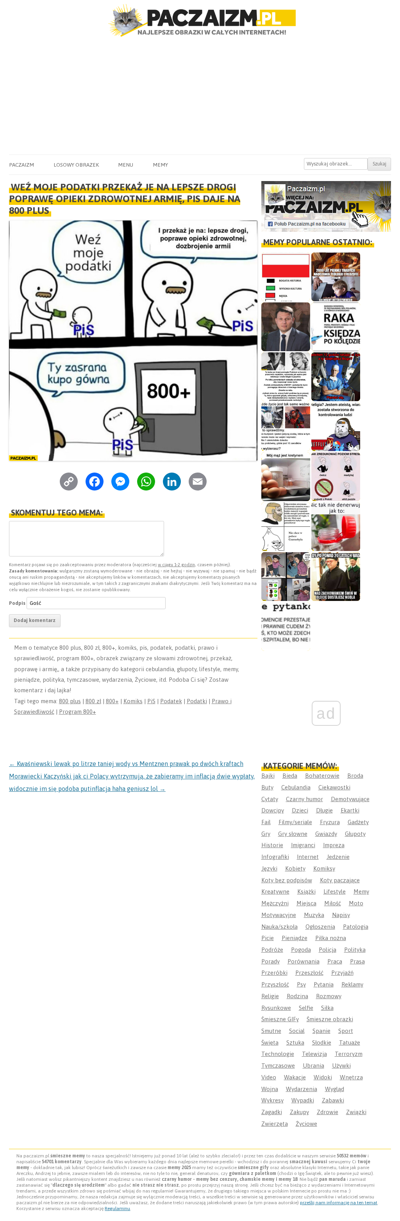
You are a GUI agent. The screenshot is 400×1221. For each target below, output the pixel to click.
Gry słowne (292, 833)
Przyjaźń (342, 972)
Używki (341, 1065)
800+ (112, 701)
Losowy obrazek (76, 165)
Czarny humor (304, 799)
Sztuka (295, 1042)
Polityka (355, 949)
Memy (160, 165)
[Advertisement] (200, 96)
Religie (270, 996)
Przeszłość (309, 972)
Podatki (197, 701)
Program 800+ (77, 711)
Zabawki (333, 1100)
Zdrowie (327, 1112)
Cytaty (269, 799)
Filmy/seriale (295, 822)
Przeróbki (274, 972)
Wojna (269, 1089)
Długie (324, 810)
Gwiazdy (326, 833)
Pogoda (301, 949)
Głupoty (355, 833)
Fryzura (330, 822)
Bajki (268, 775)
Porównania (304, 961)
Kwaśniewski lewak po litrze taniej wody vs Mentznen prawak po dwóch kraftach (126, 763)
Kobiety (295, 868)
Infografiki (275, 856)
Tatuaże (349, 1042)
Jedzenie (338, 856)
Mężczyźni (275, 903)
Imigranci (303, 845)
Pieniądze (294, 938)
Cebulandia (296, 787)
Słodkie (321, 1042)
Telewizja (314, 1053)
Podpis (17, 603)
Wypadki (302, 1100)
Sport (345, 1030)
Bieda (289, 775)
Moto (356, 903)
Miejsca (306, 903)
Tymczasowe (278, 1065)
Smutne (271, 1030)
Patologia (355, 926)
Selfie (306, 1007)
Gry (265, 833)
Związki (356, 1112)
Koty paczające (340, 880)
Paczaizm (21, 165)
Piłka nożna (330, 938)
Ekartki (350, 810)
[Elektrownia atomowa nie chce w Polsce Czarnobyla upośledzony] (285, 526)
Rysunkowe (276, 1007)
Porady (270, 961)
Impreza (334, 845)
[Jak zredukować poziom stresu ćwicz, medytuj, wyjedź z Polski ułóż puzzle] (335, 476)
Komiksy (324, 868)
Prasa (357, 961)
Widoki (323, 1077)
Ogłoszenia (320, 926)
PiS (151, 701)
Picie (267, 938)
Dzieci (300, 810)
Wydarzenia (301, 1089)
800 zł (93, 701)
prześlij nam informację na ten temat (338, 1202)
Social (297, 1030)
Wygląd (334, 1089)
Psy (301, 984)
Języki (269, 868)
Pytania (324, 984)
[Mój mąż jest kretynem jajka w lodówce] (285, 476)
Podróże (272, 949)
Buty (267, 787)
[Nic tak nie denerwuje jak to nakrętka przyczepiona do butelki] (335, 526)
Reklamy (352, 984)
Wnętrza (351, 1077)
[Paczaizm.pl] (200, 20)
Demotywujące (350, 799)
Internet (308, 856)
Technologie (277, 1053)
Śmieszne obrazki (330, 1019)
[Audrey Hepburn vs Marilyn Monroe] (285, 376)
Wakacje (295, 1077)
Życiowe (306, 1123)
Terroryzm (348, 1053)
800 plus (70, 701)
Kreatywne (275, 891)
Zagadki (271, 1112)
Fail (266, 822)
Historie (272, 845)
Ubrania (313, 1065)
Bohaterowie (322, 775)
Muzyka (314, 915)
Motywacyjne (278, 915)
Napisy (341, 915)
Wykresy (272, 1100)
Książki (306, 891)
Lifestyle (334, 891)
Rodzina (297, 996)
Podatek (171, 701)
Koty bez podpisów (286, 880)
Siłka (327, 1007)
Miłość (332, 903)
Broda (355, 775)
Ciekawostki (334, 787)
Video (268, 1077)
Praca (334, 961)
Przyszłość (275, 984)
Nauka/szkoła (279, 926)
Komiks (133, 701)
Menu (125, 165)
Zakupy (299, 1112)
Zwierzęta (274, 1123)
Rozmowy (328, 996)
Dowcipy (272, 810)
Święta (270, 1042)
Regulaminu (117, 1208)
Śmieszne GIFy (280, 1019)
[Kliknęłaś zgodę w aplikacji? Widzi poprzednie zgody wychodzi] (285, 576)
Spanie (321, 1030)
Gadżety (358, 822)
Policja (327, 949)
